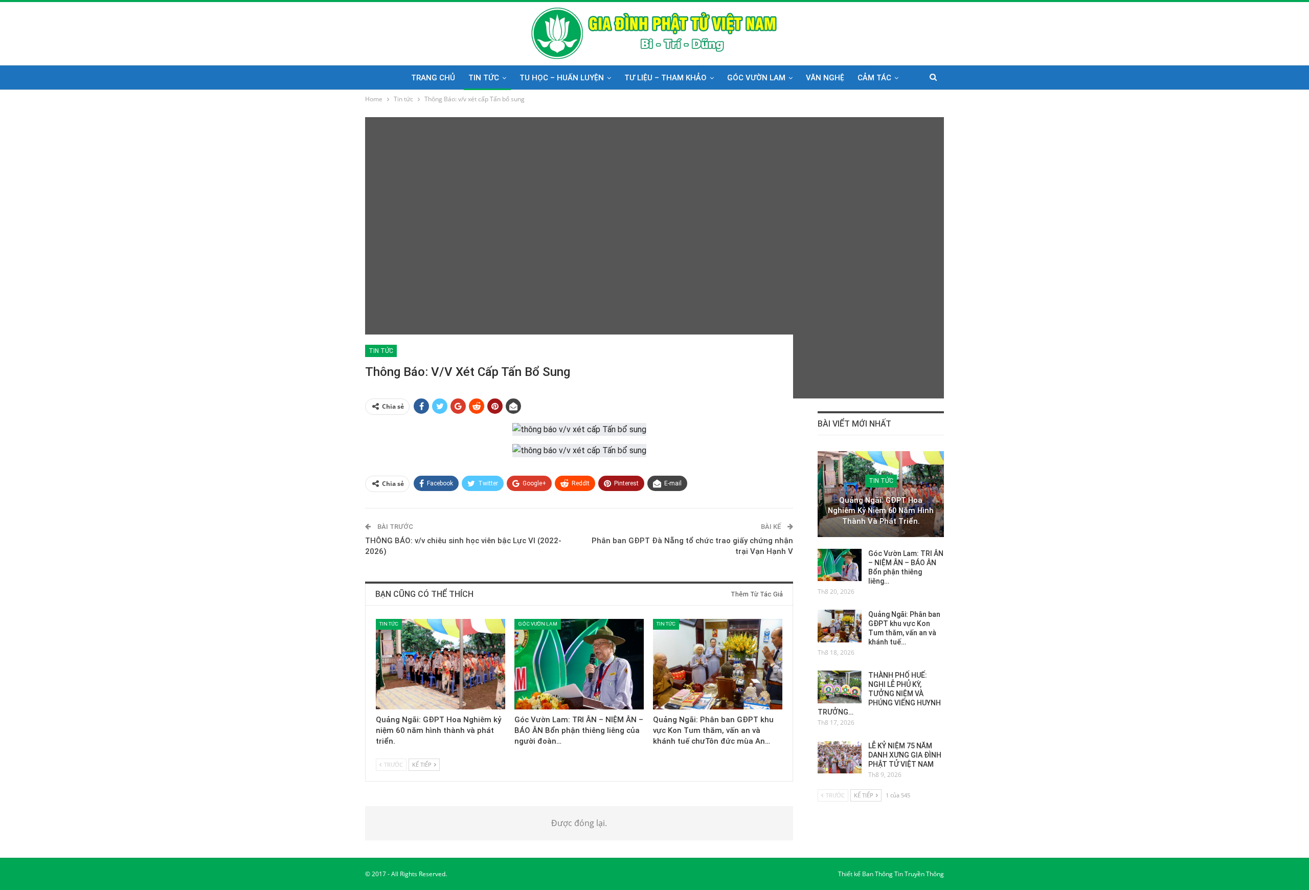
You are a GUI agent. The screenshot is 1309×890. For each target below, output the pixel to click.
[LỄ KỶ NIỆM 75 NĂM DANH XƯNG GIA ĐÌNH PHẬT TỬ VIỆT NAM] (840, 757)
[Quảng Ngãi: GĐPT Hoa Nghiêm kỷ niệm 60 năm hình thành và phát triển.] (440, 664)
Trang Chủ (433, 77)
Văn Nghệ (825, 77)
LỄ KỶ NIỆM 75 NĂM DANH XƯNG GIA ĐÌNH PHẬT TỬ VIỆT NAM (904, 755)
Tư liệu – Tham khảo (665, 77)
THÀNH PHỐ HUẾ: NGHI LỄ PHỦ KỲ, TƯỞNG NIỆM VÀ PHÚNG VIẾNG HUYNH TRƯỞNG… (879, 693)
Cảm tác (874, 77)
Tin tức (483, 77)
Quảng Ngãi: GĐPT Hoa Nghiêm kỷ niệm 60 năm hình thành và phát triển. (881, 511)
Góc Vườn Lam (756, 77)
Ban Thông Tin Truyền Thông (903, 874)
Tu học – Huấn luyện (562, 77)
